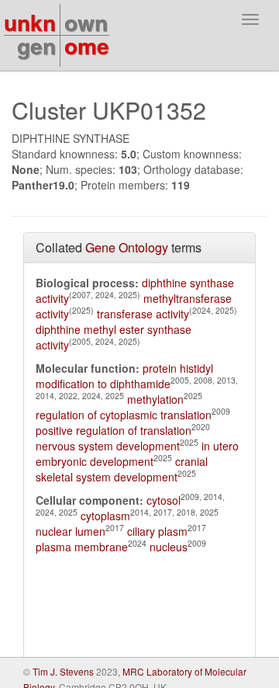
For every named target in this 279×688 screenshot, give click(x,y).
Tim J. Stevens (63, 671)
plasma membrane (82, 546)
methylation (155, 399)
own (86, 22)
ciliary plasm (157, 531)
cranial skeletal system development (122, 469)
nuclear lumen (70, 531)
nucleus (169, 546)
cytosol (163, 500)
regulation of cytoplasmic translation (124, 414)
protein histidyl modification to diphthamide (124, 375)
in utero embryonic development (137, 453)
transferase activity (143, 313)
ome (86, 45)
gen (36, 45)
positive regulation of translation (113, 430)
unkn (30, 22)
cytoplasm (105, 515)
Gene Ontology (126, 247)
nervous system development (108, 445)
